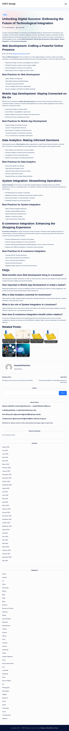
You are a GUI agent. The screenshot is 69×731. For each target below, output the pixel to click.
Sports (4, 704)
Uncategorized (6, 715)
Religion (4, 694)
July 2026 (5, 450)
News (3, 677)
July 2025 (5, 491)
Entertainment (6, 625)
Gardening (5, 649)
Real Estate (5, 691)
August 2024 (5, 529)
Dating (4, 615)
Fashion (4, 629)
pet (3, 684)
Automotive (5, 587)
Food (3, 639)
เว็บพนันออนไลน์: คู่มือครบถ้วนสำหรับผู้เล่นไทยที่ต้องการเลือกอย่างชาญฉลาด (24, 418)
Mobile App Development (20, 53)
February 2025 (6, 509)
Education (5, 622)
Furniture (4, 643)
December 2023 (6, 557)
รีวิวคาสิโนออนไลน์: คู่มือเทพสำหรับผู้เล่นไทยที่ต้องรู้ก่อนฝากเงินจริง (21, 414)
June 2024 (5, 536)
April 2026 (5, 460)
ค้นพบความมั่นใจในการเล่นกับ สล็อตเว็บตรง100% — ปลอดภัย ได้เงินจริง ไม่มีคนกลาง (26, 406)
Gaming (4, 646)
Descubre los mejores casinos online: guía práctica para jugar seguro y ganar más (27, 423)
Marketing (5, 674)
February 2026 (6, 467)
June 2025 (5, 495)
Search (34, 388)
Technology (5, 708)
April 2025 (5, 502)
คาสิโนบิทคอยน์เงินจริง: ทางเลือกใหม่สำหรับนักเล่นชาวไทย (19, 410)
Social (4, 701)
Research (5, 698)
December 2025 (6, 474)
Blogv (3, 601)
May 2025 (5, 498)
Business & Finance (7, 608)
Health (4, 653)
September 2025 (7, 485)
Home (4, 660)
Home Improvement (8, 663)
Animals (4, 577)
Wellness (4, 718)
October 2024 (6, 522)
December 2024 (6, 516)
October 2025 (6, 481)
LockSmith (5, 670)
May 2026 (5, 457)
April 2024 (5, 543)
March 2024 (5, 546)
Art (3, 581)
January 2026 (6, 471)
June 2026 (5, 454)
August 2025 (5, 488)
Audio (3, 584)
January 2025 (6, 512)
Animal (4, 574)
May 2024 (5, 540)
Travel (4, 711)
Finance (4, 632)
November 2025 (6, 478)
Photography (6, 687)
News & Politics (6, 680)
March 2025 (5, 505)
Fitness (4, 636)
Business (4, 605)
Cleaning (4, 612)
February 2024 (6, 550)
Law (3, 667)
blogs (3, 598)
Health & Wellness (7, 656)
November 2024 (6, 519)
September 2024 (7, 526)
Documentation (6, 618)
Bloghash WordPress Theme (49, 728)
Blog (5, 14)
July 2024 (5, 533)
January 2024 (6, 553)
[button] (18, 369)
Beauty (4, 591)
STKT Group (8, 3)
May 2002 (5, 560)
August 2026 (5, 447)
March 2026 (5, 464)
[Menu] (66, 3)
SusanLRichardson (22, 365)
